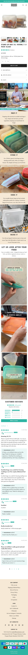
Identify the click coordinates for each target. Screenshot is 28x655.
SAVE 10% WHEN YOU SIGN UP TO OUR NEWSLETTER (14, 1)
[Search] (23, 5)
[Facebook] (5, 625)
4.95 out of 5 (18, 405)
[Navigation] (1, 5)
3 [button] (14, 569)
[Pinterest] (12, 625)
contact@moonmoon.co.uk (17, 632)
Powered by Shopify (14, 653)
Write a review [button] (14, 420)
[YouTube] (15, 625)
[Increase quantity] (8, 61)
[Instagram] (8, 625)
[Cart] (26, 5)
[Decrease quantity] (2, 61)
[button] (3, 22)
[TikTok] (22, 625)
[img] (5, 430)
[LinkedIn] (19, 625)
